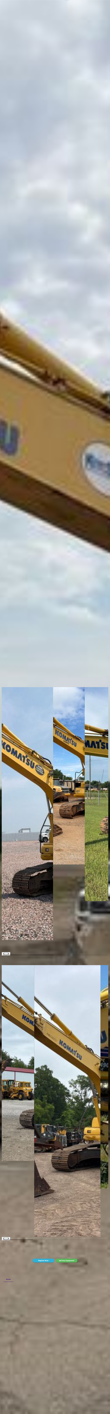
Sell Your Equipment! (66, 1260)
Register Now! (43, 1260)
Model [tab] (8, 1279)
